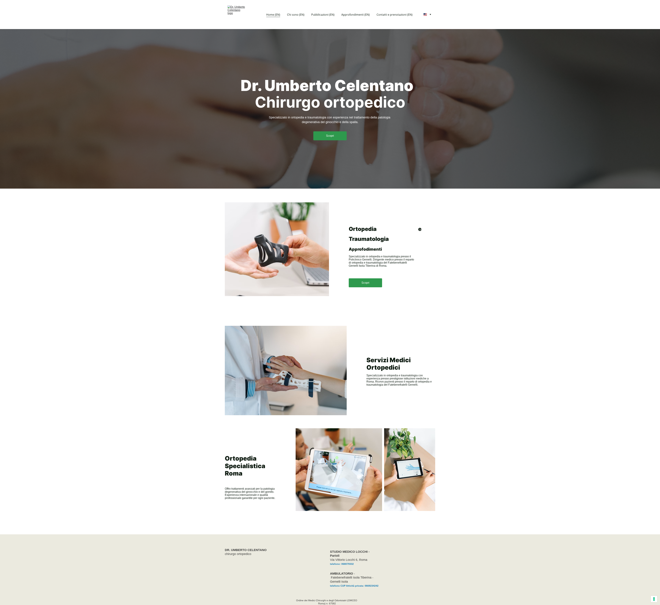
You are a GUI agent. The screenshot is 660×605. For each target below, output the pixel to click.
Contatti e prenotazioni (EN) (394, 15)
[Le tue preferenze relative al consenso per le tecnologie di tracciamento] (654, 599)
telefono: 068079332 (342, 564)
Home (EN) (273, 15)
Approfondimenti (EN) (355, 15)
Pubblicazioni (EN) (322, 15)
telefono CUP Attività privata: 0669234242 (354, 585)
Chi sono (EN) (295, 15)
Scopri (330, 135)
